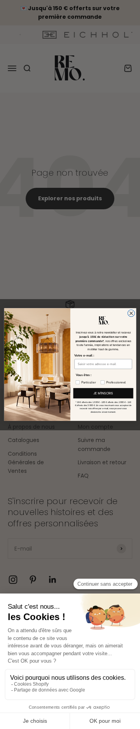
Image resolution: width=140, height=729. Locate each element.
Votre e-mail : (84, 355)
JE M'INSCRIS (103, 393)
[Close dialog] (131, 313)
